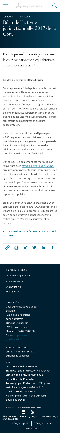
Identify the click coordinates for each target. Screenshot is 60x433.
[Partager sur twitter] (34, 248)
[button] (54, 5)
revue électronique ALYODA (38, 166)
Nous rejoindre (12, 291)
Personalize (32, 428)
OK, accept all (20, 423)
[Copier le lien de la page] (7, 248)
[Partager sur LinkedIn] (43, 248)
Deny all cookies (44, 423)
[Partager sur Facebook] (52, 248)
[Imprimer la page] (16, 248)
